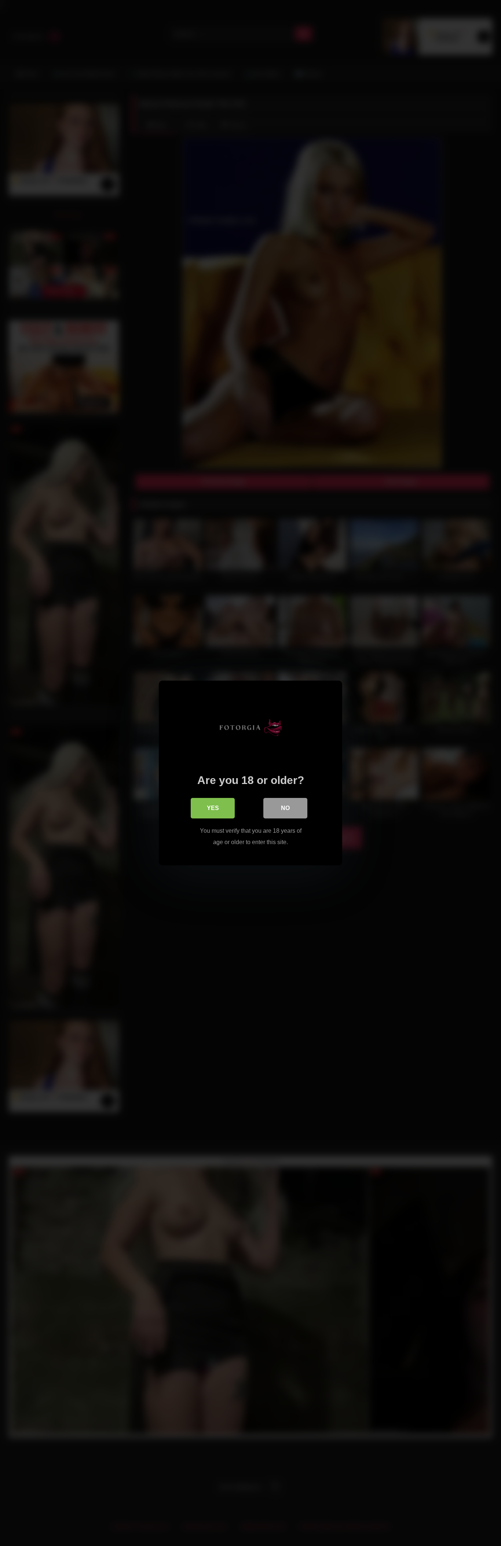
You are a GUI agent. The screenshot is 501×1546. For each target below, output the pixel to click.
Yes (213, 808)
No (285, 808)
